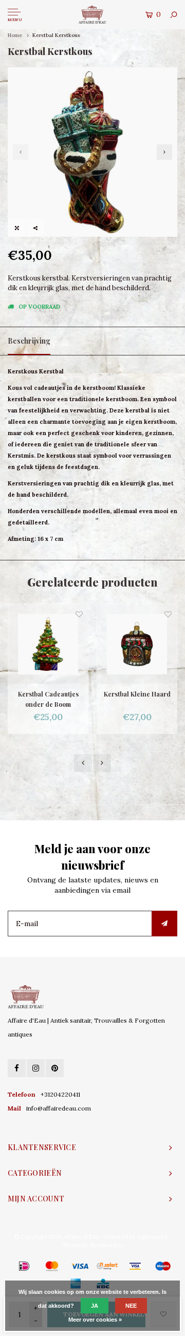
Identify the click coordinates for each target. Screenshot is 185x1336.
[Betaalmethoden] (9, 1265)
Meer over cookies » (95, 1319)
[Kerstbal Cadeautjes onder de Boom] (48, 644)
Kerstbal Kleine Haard (137, 694)
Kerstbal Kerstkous (56, 35)
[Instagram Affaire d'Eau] (36, 1068)
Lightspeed (152, 1236)
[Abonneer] (164, 923)
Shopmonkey (106, 1245)
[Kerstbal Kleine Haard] (137, 644)
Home (15, 35)
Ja (94, 1306)
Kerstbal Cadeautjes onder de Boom (48, 699)
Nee (131, 1306)
